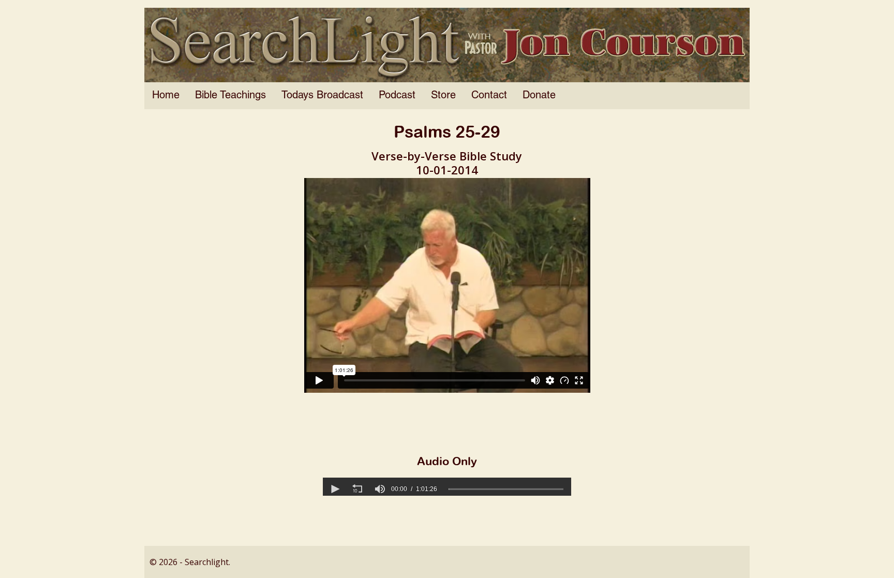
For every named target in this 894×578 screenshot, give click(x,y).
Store (443, 95)
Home (166, 95)
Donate (539, 95)
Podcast (397, 95)
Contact (489, 95)
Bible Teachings (230, 95)
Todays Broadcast (322, 95)
